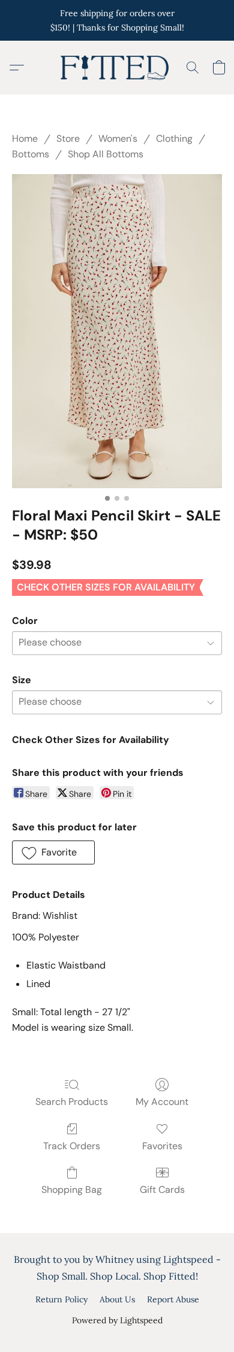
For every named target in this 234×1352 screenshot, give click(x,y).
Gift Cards (162, 1189)
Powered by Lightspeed (117, 1320)
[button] (117, 68)
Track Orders (71, 1146)
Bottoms (30, 154)
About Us (117, 1299)
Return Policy (61, 1299)
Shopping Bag (71, 1189)
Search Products (71, 1101)
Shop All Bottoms (105, 154)
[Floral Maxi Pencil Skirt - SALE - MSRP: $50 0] (117, 331)
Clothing (174, 138)
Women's (117, 138)
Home (25, 138)
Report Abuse (173, 1299)
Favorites (162, 1146)
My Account (162, 1101)
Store (68, 138)
